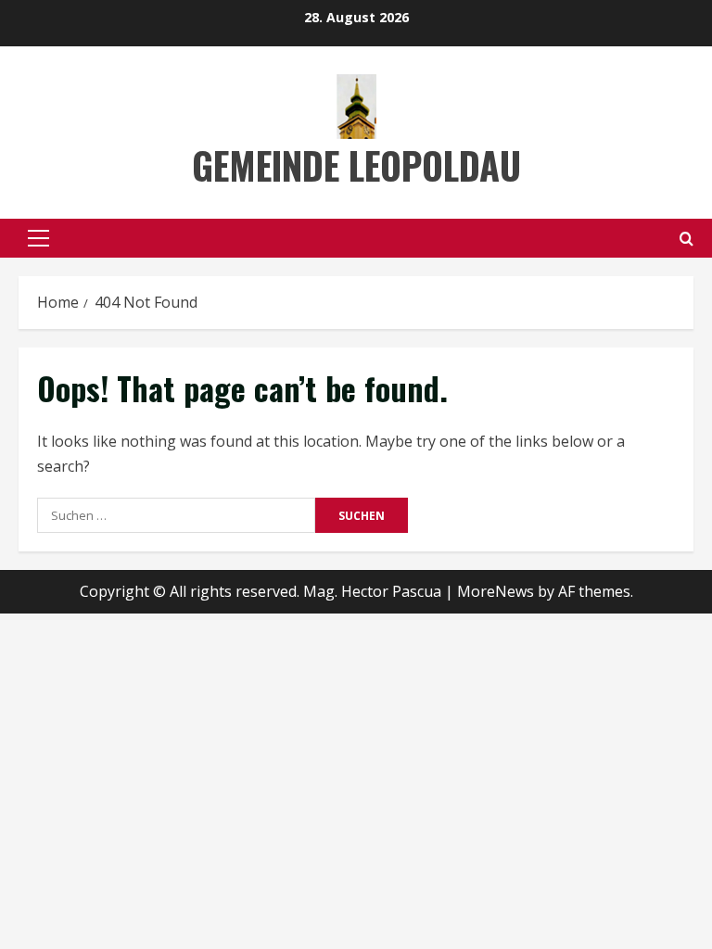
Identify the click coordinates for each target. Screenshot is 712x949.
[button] (38, 238)
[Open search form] (686, 239)
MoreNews (495, 591)
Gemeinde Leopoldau (356, 165)
